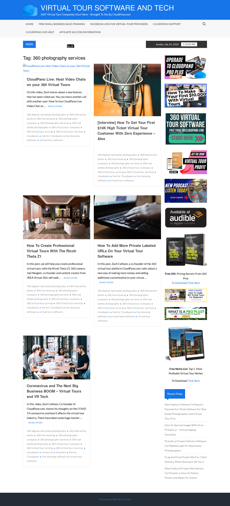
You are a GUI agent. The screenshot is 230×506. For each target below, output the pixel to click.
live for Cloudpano (52, 135)
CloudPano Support (167, 23)
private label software (123, 316)
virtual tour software (51, 139)
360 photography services (54, 122)
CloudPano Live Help (40, 32)
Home (29, 23)
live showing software (54, 456)
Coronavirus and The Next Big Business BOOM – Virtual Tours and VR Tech (54, 391)
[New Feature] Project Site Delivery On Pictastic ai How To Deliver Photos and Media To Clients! (184, 473)
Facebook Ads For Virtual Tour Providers (119, 23)
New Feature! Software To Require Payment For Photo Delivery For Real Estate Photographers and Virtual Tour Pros (185, 411)
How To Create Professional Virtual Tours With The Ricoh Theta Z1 (51, 251)
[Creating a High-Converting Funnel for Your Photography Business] (141, 46)
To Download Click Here (186, 282)
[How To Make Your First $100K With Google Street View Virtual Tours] (54, 46)
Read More (55, 106)
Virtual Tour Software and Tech (107, 7)
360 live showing (45, 118)
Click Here (193, 380)
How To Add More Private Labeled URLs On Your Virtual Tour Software (127, 251)
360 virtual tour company (65, 127)
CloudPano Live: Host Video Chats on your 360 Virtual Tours (56, 81)
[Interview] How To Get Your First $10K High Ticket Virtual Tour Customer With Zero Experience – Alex (126, 130)
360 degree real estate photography (46, 114)
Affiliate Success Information (80, 32)
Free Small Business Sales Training (62, 23)
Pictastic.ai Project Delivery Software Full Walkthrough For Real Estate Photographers (185, 446)
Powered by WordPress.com (115, 499)
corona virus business (54, 452)
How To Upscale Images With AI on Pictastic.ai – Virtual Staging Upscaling (184, 430)
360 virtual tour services (69, 131)
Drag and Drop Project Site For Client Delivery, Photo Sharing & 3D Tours (186, 459)
